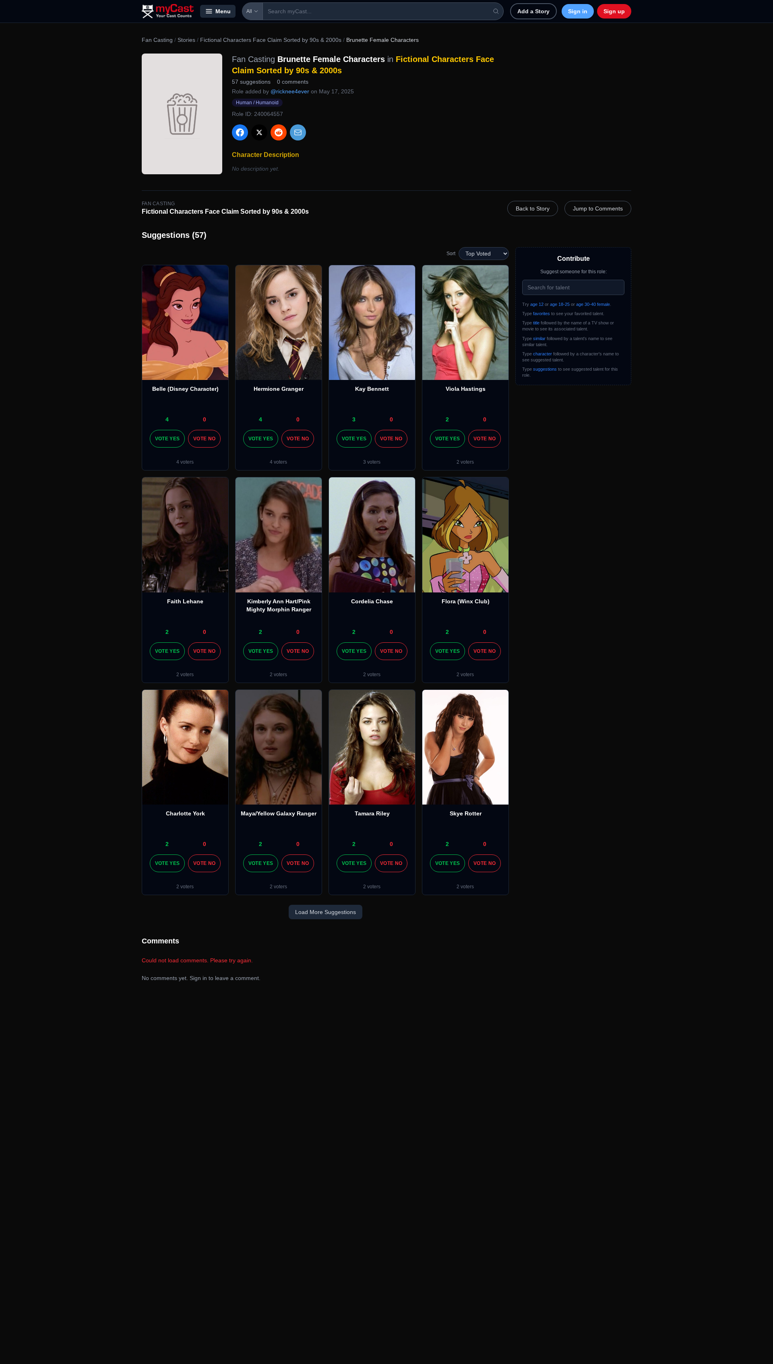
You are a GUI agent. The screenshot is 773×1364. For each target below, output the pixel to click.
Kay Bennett (372, 389)
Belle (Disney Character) (185, 389)
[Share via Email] (298, 132)
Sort (450, 253)
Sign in (577, 11)
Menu (223, 11)
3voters (371, 462)
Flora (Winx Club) (466, 601)
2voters (465, 462)
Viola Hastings (466, 389)
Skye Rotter (466, 813)
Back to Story (533, 208)
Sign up (614, 11)
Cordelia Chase (372, 601)
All (249, 11)
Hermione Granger (279, 389)
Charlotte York (185, 813)
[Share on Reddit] (279, 132)
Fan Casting (157, 40)
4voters (185, 462)
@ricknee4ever (290, 91)
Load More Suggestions (325, 912)
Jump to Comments (598, 208)
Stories (186, 40)
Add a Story (533, 11)
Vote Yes (167, 439)
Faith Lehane (185, 601)
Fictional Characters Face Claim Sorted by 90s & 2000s (270, 40)
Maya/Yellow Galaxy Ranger (278, 813)
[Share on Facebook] (240, 132)
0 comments (292, 81)
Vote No (204, 439)
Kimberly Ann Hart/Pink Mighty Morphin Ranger (278, 605)
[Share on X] (259, 132)
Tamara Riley (372, 813)
